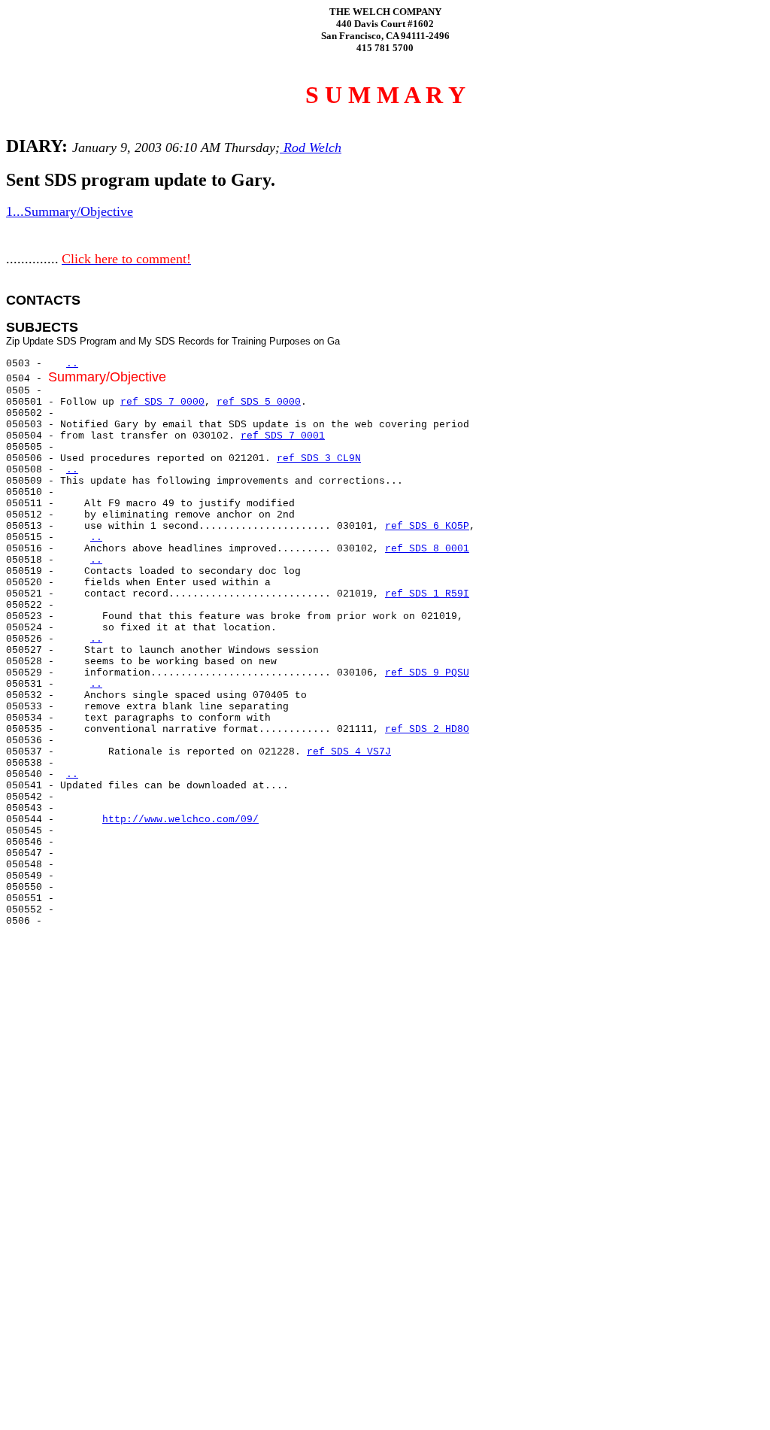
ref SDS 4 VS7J (349, 752)
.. (72, 363)
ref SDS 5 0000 (259, 402)
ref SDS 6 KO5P (427, 526)
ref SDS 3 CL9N (319, 458)
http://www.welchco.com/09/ (180, 819)
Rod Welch (310, 147)
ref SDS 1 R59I (427, 594)
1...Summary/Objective (69, 211)
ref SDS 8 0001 (427, 548)
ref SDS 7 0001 (283, 436)
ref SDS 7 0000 (162, 402)
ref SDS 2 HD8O (427, 729)
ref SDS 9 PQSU (427, 673)
